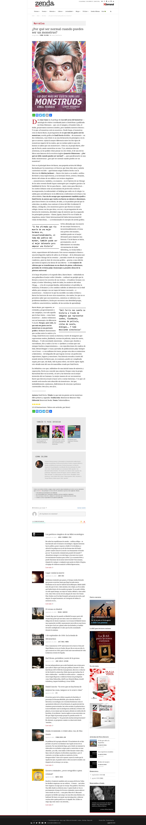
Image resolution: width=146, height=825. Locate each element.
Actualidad (68, 11)
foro (40, 490)
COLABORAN (82, 1)
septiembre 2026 (97, 775)
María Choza (59, 777)
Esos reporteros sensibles (105, 752)
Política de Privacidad (71, 820)
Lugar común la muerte (55, 573)
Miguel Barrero (62, 612)
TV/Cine (85, 11)
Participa (84, 820)
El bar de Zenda (102, 745)
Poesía (44, 11)
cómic (53, 35)
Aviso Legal (62, 820)
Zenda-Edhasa (95, 11)
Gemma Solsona (44, 35)
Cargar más (59, 811)
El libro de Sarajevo (104, 762)
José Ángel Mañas (63, 642)
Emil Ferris (59, 35)
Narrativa (44, 15)
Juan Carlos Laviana (62, 661)
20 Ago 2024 (35, 35)
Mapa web (89, 820)
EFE (57, 693)
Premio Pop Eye (110, 820)
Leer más (49, 567)
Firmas (36, 11)
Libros (60, 11)
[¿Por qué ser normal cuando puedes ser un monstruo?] (59, 76)
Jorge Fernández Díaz (64, 537)
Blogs (77, 11)
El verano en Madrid (54, 609)
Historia (52, 11)
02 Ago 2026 (101, 747)
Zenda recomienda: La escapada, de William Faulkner (42, 441)
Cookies (79, 820)
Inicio (33, 15)
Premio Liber (102, 820)
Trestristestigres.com (53, 820)
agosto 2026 (95, 778)
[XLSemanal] (108, 4)
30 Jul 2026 (100, 756)
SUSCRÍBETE (89, 1)
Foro (103, 11)
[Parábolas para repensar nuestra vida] (74, 431)
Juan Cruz (61, 576)
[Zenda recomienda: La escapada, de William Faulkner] (43, 431)
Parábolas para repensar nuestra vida (73, 441)
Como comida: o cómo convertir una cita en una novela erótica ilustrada (58, 442)
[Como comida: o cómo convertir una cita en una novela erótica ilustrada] (58, 431)
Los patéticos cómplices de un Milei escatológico (65, 534)
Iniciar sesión (81, 508)
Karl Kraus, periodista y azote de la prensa (62, 658)
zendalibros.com (61, 737)
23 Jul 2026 (100, 766)
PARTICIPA (97, 1)
